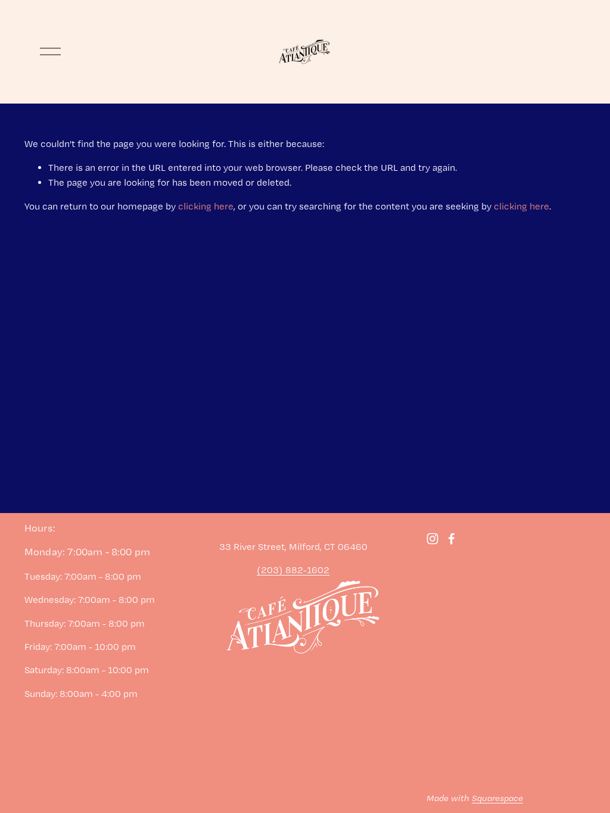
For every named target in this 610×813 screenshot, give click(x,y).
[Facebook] (452, 539)
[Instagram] (432, 539)
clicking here (206, 206)
